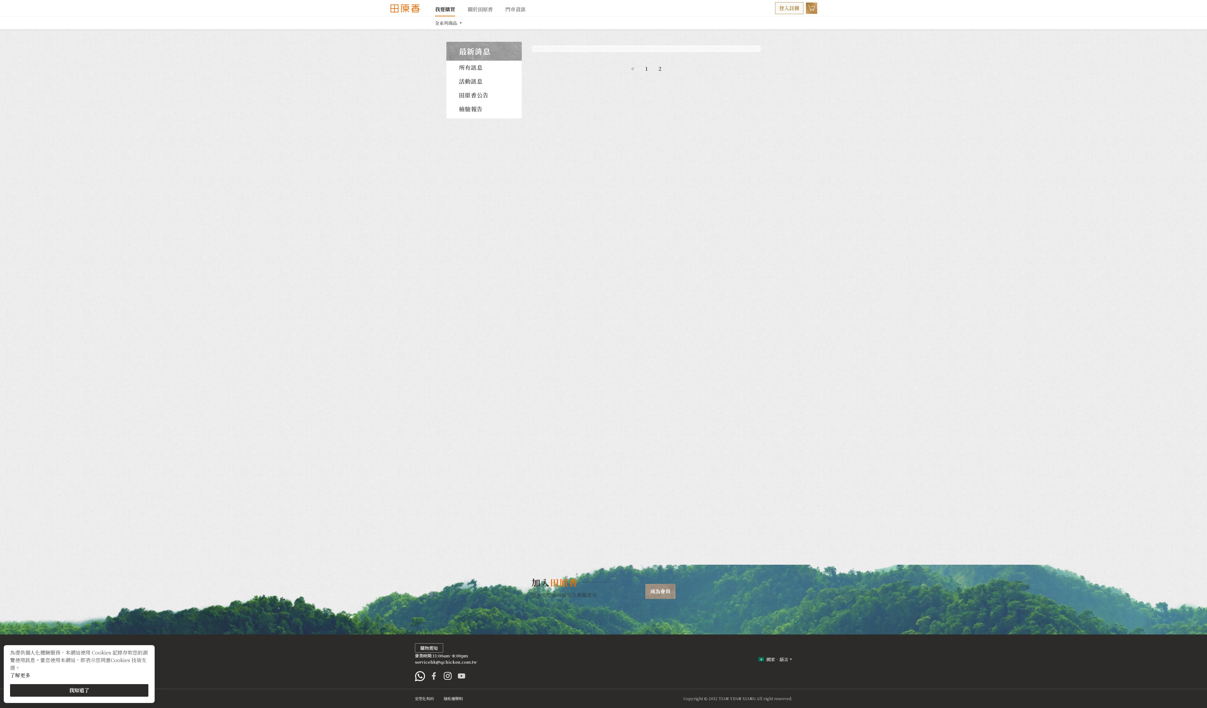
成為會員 (660, 591)
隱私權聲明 (453, 698)
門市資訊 (515, 9)
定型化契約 (424, 698)
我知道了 (79, 690)
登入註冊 (789, 8)
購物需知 (429, 648)
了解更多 (20, 675)
